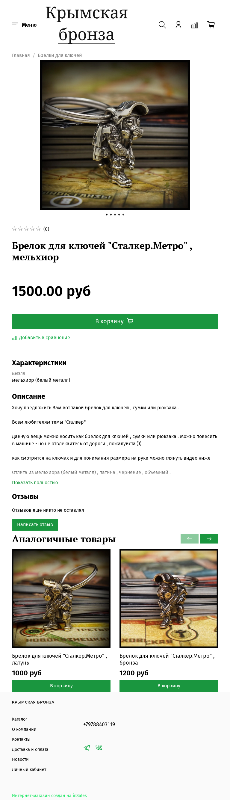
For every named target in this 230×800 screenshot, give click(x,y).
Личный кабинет (29, 769)
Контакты (21, 739)
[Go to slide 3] (115, 214)
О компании (24, 729)
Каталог (19, 719)
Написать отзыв (35, 524)
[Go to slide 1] (107, 214)
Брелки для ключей (60, 55)
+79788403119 (99, 724)
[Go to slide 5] (123, 214)
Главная (21, 55)
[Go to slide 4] (119, 214)
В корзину (61, 686)
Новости (20, 759)
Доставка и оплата (30, 749)
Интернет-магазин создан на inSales (49, 795)
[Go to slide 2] (111, 214)
